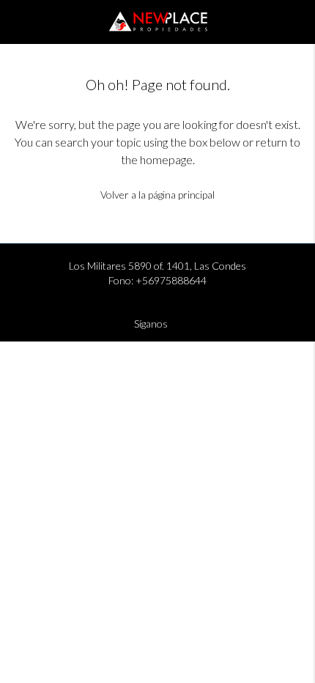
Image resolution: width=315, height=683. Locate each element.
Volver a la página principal (157, 194)
